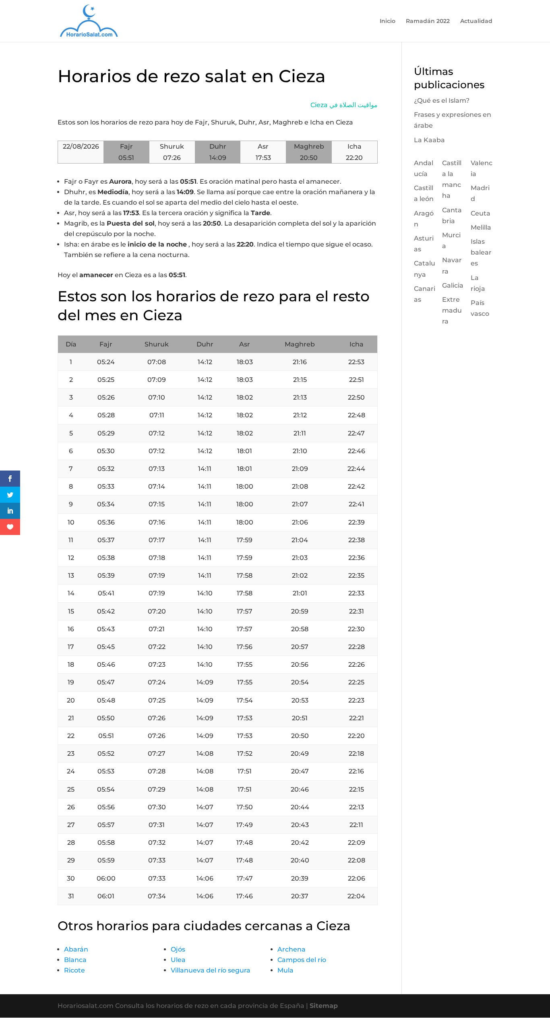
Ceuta (480, 213)
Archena (291, 949)
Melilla (481, 227)
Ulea (178, 960)
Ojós (178, 949)
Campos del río (301, 960)
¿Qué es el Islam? (441, 100)
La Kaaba (429, 140)
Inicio (387, 21)
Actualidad (476, 21)
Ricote (74, 970)
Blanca (75, 960)
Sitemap (324, 1006)
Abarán (76, 949)
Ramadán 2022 (428, 21)
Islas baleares (481, 252)
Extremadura (452, 310)
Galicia (452, 285)
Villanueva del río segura (210, 970)
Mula (285, 970)
